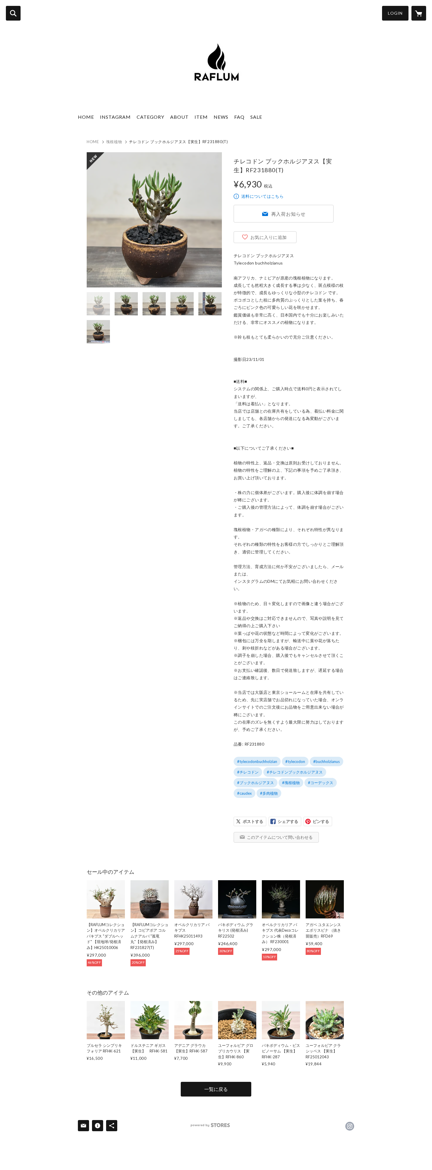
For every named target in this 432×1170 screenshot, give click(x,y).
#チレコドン (248, 772)
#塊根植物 (291, 782)
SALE (256, 117)
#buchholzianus (326, 761)
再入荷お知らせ (288, 214)
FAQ (239, 117)
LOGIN (395, 13)
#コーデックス (320, 782)
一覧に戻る (216, 1089)
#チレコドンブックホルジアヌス (295, 772)
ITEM (201, 117)
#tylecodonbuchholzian (257, 761)
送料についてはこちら (262, 196)
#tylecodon (295, 761)
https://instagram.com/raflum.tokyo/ (349, 1126)
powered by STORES (210, 1125)
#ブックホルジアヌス (255, 782)
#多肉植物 (269, 793)
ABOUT (179, 117)
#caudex (244, 793)
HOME (86, 117)
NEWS (221, 117)
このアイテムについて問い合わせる (280, 837)
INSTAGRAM (115, 117)
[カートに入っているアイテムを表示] (418, 13)
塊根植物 (114, 141)
